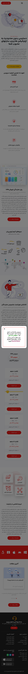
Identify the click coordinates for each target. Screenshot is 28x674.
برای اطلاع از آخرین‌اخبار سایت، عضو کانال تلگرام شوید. (14, 339)
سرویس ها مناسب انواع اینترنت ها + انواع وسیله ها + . (14, 334)
